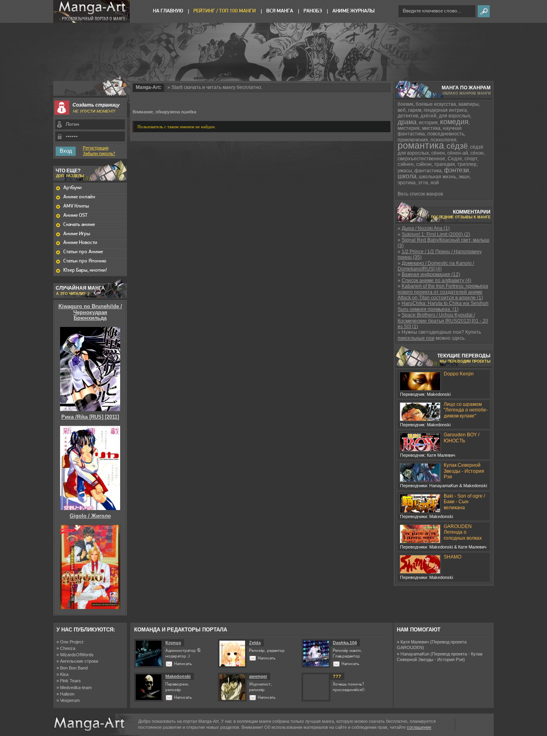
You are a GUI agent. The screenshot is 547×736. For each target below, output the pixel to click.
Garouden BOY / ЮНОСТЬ (461, 437)
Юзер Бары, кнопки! (85, 270)
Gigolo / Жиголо (90, 516)
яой (434, 183)
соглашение (419, 727)
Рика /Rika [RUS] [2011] (90, 417)
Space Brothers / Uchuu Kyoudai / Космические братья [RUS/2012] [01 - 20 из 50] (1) (443, 320)
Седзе (455, 158)
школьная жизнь (437, 176)
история (428, 122)
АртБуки (72, 187)
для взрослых (454, 116)
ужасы (405, 170)
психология (443, 140)
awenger (258, 676)
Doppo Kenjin (459, 374)
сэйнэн (424, 164)
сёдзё (457, 145)
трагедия (444, 164)
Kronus (173, 642)
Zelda (255, 642)
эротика (407, 183)
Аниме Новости (80, 242)
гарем (414, 110)
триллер (467, 164)
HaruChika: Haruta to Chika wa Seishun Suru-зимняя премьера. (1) (443, 306)
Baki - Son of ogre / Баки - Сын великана (464, 501)
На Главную (168, 11)
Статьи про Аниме (83, 251)
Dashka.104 (345, 642)
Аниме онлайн (79, 197)
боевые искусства (436, 104)
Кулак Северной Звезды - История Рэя (464, 471)
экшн (464, 176)
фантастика (428, 170)
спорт (471, 158)
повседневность (445, 134)
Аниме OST (75, 215)
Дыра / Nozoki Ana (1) (426, 228)
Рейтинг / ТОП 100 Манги (224, 11)
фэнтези (456, 170)
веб (402, 110)
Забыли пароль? (99, 153)
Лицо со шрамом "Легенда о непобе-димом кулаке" (466, 410)
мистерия (409, 128)
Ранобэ (313, 11)
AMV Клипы (76, 206)
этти (423, 183)
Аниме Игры (76, 233)
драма (407, 122)
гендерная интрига (445, 110)
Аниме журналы (353, 11)
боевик (405, 104)
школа (407, 176)
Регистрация (96, 148)
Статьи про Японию (84, 261)
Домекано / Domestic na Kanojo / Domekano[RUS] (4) (436, 266)
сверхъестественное (421, 158)
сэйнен (406, 164)
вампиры (469, 104)
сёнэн (477, 153)
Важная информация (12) (431, 274)
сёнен (438, 153)
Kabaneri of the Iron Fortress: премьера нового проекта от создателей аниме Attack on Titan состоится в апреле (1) (443, 291)
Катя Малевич (414, 641)
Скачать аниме (79, 224)
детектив (408, 116)
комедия (454, 122)
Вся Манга (279, 11)
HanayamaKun (414, 653)
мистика (431, 128)
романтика (421, 145)
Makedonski (178, 676)
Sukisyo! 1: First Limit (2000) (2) (436, 234)
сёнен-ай (457, 153)
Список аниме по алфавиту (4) (436, 280)
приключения (413, 140)
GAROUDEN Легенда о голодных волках (463, 532)
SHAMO (452, 557)
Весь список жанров (420, 194)
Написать (183, 664)
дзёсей (428, 116)
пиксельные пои (416, 338)
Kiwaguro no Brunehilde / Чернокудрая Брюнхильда (90, 312)
